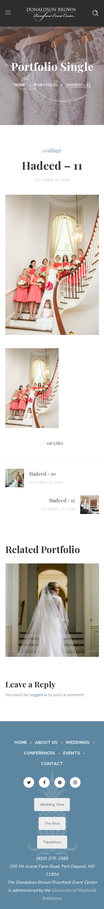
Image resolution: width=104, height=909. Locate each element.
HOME (20, 742)
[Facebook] (44, 782)
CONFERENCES (39, 753)
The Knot (52, 823)
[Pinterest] (59, 782)
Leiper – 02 (52, 606)
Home (19, 85)
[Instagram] (75, 782)
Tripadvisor (52, 842)
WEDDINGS (78, 742)
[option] (52, 614)
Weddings (52, 150)
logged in (38, 695)
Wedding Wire (52, 804)
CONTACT (52, 764)
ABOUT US (46, 742)
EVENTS (71, 753)
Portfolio (45, 85)
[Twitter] (28, 782)
